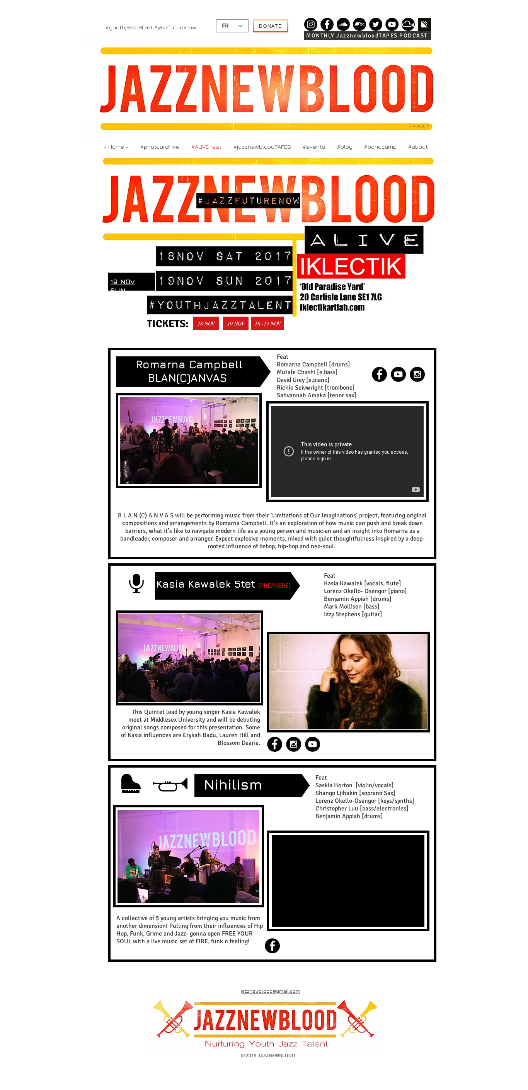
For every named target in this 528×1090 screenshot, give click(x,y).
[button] (189, 440)
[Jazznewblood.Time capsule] (310, 24)
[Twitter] (375, 24)
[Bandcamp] (359, 24)
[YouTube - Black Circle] (398, 374)
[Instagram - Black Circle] (417, 374)
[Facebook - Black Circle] (379, 374)
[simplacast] (424, 24)
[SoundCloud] (343, 24)
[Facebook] (327, 24)
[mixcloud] (408, 24)
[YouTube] (392, 24)
